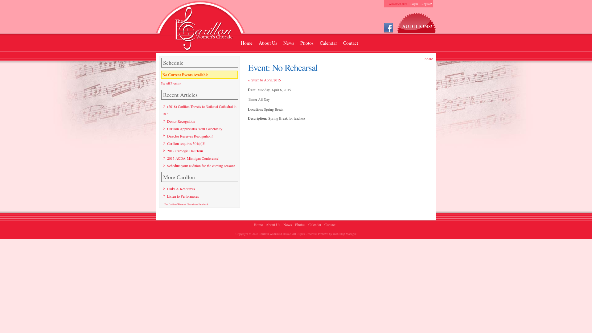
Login (414, 4)
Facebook (388, 27)
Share (429, 58)
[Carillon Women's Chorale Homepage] (200, 27)
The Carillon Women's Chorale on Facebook (186, 204)
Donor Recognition (181, 121)
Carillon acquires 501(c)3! (186, 143)
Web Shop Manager (344, 234)
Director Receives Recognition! (190, 136)
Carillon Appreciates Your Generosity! (195, 128)
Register (426, 4)
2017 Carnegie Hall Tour (185, 150)
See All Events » (171, 83)
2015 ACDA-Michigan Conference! (193, 158)
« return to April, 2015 (264, 79)
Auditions (416, 21)
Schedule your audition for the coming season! (201, 165)
